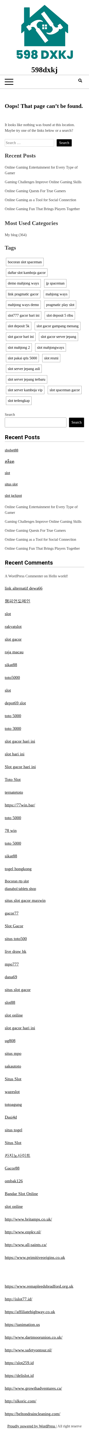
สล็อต (9, 462)
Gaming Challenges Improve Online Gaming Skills (43, 182)
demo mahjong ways (23, 283)
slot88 (10, 1002)
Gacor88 (12, 1168)
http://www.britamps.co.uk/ (28, 1219)
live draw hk (15, 951)
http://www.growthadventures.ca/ (33, 1388)
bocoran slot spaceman (25, 262)
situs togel (13, 1130)
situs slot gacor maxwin (25, 900)
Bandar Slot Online (21, 1193)
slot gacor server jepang (58, 337)
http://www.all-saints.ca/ (26, 1244)
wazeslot (12, 1091)
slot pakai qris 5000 (22, 358)
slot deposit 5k (18, 326)
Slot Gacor (14, 926)
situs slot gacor (18, 989)
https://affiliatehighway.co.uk (30, 1311)
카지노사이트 (17, 1155)
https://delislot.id (19, 1375)
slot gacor (13, 639)
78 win (11, 830)
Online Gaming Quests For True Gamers (35, 191)
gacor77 (12, 913)
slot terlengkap (19, 401)
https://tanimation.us (22, 1324)
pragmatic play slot (60, 305)
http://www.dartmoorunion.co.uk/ (33, 1337)
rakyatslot (13, 626)
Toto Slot (13, 779)
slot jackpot (13, 496)
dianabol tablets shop (20, 889)
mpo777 (12, 964)
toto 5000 (13, 715)
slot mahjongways (50, 347)
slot (7, 473)
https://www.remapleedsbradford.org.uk (39, 1286)
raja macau (14, 652)
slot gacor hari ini (21, 337)
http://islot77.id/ (18, 1299)
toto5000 (12, 677)
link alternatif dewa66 (23, 588)
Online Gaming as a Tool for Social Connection (40, 200)
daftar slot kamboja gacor (27, 273)
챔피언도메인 (17, 601)
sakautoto (13, 1066)
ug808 (10, 1040)
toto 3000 (13, 728)
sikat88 (11, 664)
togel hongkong (18, 868)
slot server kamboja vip (25, 390)
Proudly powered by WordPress (31, 1426)
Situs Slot (13, 1079)
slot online (14, 1015)
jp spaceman (55, 283)
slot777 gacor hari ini (23, 315)
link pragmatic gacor (23, 294)
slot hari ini (14, 754)
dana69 (11, 977)
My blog (11, 235)
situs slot (11, 484)
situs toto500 (16, 938)
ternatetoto (14, 792)
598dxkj (44, 69)
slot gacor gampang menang (58, 326)
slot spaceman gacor (65, 390)
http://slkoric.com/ (20, 1401)
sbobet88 (11, 450)
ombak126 (14, 1181)
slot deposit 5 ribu (60, 315)
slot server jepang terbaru (26, 379)
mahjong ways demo (23, 305)
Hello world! (58, 576)
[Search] (80, 81)
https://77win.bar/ (20, 805)
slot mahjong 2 (19, 347)
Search (10, 415)
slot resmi (51, 358)
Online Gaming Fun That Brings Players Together (42, 209)
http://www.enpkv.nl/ (23, 1232)
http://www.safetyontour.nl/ (28, 1350)
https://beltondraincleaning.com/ (32, 1413)
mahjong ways (56, 294)
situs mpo (13, 1053)
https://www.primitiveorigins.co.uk (35, 1257)
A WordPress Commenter (24, 576)
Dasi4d (11, 1117)
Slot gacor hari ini (20, 766)
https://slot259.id (19, 1362)
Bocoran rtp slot (17, 881)
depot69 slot (15, 703)
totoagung (13, 1104)
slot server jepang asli (24, 369)
